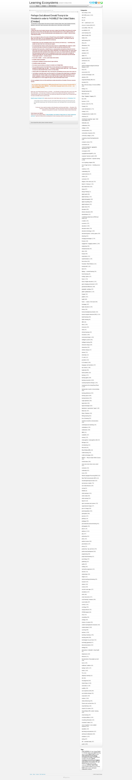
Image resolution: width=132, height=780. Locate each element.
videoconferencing (86, 700)
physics (83, 528)
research (84, 581)
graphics (84, 296)
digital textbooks (85, 204)
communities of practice (87, 133)
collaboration (84, 125)
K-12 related (84, 362)
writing (83, 739)
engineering (84, 246)
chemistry (84, 116)
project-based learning (87, 556)
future (83, 279)
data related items (86, 186)
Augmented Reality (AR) (87, 79)
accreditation (84, 30)
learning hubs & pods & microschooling (90, 389)
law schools (84, 367)
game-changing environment (70, 23)
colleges (83, 128)
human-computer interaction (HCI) (89, 314)
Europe (83, 253)
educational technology (89, 756)
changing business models (88, 114)
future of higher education (87, 281)
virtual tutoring (85, 714)
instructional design (86, 337)
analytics (84, 50)
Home (31, 774)
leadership (84, 370)
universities (84, 685)
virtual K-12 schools (86, 708)
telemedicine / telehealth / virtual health (90, 650)
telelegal (83, 647)
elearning (84, 236)
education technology (86, 231)
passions (84, 516)
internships (84, 354)
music (83, 473)
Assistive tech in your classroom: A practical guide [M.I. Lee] (42, 10)
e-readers (84, 220)
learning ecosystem (86, 380)
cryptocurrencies (85, 174)
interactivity (84, 347)
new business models (86, 483)
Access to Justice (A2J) (87, 25)
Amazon (83, 48)
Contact (44, 6)
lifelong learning (85, 415)
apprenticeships (85, 58)
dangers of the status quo (46, 23)
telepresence (84, 654)
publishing (84, 561)
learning (83, 375)
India (83, 329)
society (83, 604)
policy (50, 25)
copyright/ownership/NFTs (87, 153)
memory (83, 437)
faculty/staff (84, 266)
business (84, 101)
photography (84, 526)
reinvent (83, 571)
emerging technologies (87, 238)
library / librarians (85, 413)
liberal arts (84, 410)
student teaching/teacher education (89, 624)
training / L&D (85, 668)
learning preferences (86, 393)
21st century (84, 12)
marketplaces (85, 427)
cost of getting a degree (87, 162)
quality (83, 564)
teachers (84, 632)
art (82, 63)
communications (85, 130)
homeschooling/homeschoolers (88, 311)
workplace (84, 736)
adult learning (85, 40)
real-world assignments (87, 569)
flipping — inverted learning (88, 271)
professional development (87, 551)
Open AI (83, 500)
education (84, 226)
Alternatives (84, 45)
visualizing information (87, 720)
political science (54, 25)
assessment (84, 72)
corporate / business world (87, 156)
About (37, 6)
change (39, 23)
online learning (85, 493)
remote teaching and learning (88, 579)
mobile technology (93, 763)
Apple (83, 55)
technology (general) (86, 642)
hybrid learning (85, 317)
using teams (84, 695)
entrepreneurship (85, 248)
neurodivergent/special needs (88, 480)
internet (83, 352)
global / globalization (86, 291)
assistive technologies (87, 74)
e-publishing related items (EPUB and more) (90, 217)
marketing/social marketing (88, 424)
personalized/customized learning (89, 523)
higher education (85, 306)
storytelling (84, 617)
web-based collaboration (87, 734)
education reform (85, 228)
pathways (84, 518)
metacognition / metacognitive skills (90, 440)
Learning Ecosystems (43, 2)
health (83, 299)
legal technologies (86, 405)
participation (84, 513)
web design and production (88, 731)
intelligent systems (86, 339)
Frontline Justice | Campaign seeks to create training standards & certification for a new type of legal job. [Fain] (56, 11)
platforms (84, 531)
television (84, 656)
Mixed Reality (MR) (86, 450)
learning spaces (85, 395)
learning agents (85, 377)
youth (83, 744)
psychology (84, 559)
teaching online (85, 637)
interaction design (86, 344)
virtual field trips (85, 706)
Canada (83, 106)
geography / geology (86, 289)
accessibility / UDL (86, 27)
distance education (86, 211)
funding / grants (85, 276)
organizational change (86, 506)
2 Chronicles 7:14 (71, 98)
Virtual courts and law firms (88, 703)
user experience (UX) (86, 690)
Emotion (59, 23)
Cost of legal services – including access (91, 165)
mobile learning (85, 452)
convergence (84, 151)
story (83, 614)
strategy (83, 619)
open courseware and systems (88, 503)
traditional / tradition (86, 665)
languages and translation (87, 365)
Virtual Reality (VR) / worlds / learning (90, 711)
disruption (84, 209)
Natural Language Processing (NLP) (90, 475)
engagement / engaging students (89, 243)
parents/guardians (86, 511)
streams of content (86, 622)
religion (83, 576)
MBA (83, 432)
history (83, 309)
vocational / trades (86, 722)
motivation (84, 468)
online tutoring (85, 498)
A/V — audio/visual (86, 22)
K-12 (98, 762)
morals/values (45, 25)
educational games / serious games (90, 233)
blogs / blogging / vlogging (87, 96)
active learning (85, 32)
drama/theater (85, 214)
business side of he (86, 103)
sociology (84, 607)
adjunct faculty (85, 35)
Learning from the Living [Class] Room (90, 385)
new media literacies (86, 485)
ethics (63, 23)
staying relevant (85, 609)
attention (84, 77)
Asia (83, 69)
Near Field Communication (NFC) (89, 478)
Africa (83, 43)
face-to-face (84, 261)
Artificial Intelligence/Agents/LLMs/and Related (90, 66)
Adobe (83, 37)
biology (83, 88)
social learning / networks (87, 599)
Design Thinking (85, 191)
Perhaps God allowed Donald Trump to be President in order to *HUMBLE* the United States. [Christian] (53, 18)
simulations (84, 591)
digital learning (85, 196)
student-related (85, 627)
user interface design (86, 693)
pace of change (85, 508)
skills (83, 594)
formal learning (85, 274)
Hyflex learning (85, 319)
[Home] (32, 6)
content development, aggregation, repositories (89, 148)
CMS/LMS (84, 123)
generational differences (87, 286)
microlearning (85, 445)
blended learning (85, 91)
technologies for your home (88, 640)
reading (83, 566)
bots (83, 98)
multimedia (84, 470)
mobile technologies (86, 455)
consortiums (84, 144)
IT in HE (83, 357)
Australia (84, 82)
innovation (84, 334)
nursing (83, 488)
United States (59, 25)
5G (82, 20)
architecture (84, 60)
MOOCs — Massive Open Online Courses (91, 457)
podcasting (84, 536)
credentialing (84, 171)
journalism (84, 360)
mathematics (85, 429)
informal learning (85, 332)
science (83, 586)
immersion (84, 327)
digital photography (86, 199)
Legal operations (85, 400)
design (83, 189)
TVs (83, 673)
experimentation (85, 258)
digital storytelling (86, 201)
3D (82, 17)
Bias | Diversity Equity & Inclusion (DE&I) (91, 84)
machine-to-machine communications (90, 420)
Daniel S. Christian (54, 23)
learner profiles (85, 372)
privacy (83, 546)
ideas (83, 324)
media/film (84, 434)
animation (84, 53)
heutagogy (84, 304)
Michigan (84, 442)
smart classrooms (86, 597)
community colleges (86, 135)
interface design (85, 349)
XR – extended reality (86, 741)
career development (86, 109)
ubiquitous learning (86, 675)
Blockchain (84, 93)
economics (84, 223)
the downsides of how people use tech (90, 659)
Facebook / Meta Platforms (88, 263)
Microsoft (84, 447)
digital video (84, 206)
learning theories (85, 398)
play (83, 533)
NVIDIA (83, 490)
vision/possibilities (86, 717)
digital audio (84, 194)
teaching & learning (86, 634)
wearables (84, 729)
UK (82, 678)
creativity (84, 169)
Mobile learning (85, 763)
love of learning (85, 418)
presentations (85, 543)
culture (83, 176)
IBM (83, 322)
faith (83, 269)
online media (84, 495)
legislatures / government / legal (37, 25)
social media (84, 602)
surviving (84, 629)
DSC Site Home (52, 6)
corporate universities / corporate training (91, 158)
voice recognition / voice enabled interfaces (89, 725)
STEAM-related (85, 612)
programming (85, 554)
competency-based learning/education (90, 138)
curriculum (84, 179)
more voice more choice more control (90, 464)
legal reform (84, 403)
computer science (86, 142)
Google (83, 294)
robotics (83, 584)
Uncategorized (85, 680)
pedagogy (84, 521)
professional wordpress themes (66, 777)
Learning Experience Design (88, 382)
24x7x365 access (86, 15)
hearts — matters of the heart (88, 301)
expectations (84, 256)
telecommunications (86, 645)
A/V (90, 751)
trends (83, 670)
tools (83, 663)
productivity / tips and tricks (88, 549)
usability (83, 688)
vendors (83, 698)
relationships (84, 574)
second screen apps (86, 589)
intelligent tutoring (86, 342)
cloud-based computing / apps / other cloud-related (90, 119)
